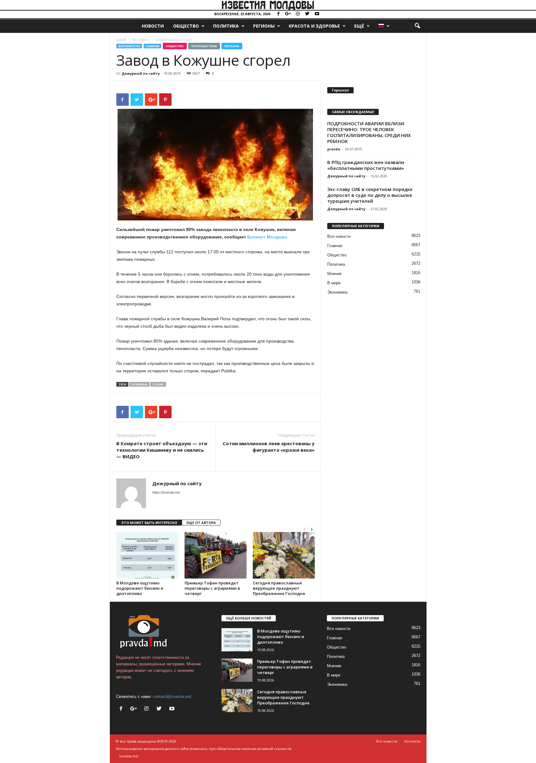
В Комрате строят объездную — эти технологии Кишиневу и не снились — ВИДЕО (161, 449)
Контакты (412, 741)
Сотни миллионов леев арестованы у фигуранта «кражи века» (269, 446)
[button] (417, 26)
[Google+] (288, 14)
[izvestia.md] (268, 5)
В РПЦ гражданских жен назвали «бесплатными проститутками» (365, 165)
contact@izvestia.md (172, 696)
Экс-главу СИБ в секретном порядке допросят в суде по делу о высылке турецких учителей (370, 195)
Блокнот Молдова (267, 236)
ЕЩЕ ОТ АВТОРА (201, 522)
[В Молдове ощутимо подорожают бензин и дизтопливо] (147, 555)
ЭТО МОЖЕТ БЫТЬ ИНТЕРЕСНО (149, 522)
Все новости (141, 40)
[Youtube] (317, 14)
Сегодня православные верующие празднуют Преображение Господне (279, 588)
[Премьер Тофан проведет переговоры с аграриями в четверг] (216, 555)
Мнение (334, 273)
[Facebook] (278, 14)
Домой (121, 40)
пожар (158, 384)
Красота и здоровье (314, 26)
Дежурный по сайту (141, 73)
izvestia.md (128, 756)
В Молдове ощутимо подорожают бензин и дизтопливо (139, 588)
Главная (152, 46)
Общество (186, 26)
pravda (333, 149)
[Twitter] (307, 14)
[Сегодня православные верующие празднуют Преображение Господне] (284, 555)
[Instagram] (298, 14)
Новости (153, 26)
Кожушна (139, 384)
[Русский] (384, 26)
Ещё (359, 26)
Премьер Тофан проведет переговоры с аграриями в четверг (212, 588)
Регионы (264, 26)
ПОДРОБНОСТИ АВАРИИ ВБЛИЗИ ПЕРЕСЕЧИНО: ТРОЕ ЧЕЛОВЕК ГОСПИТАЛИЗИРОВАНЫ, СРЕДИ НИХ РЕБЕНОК (369, 132)
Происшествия (204, 46)
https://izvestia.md (166, 492)
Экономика (337, 292)
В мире (334, 283)
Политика (226, 26)
